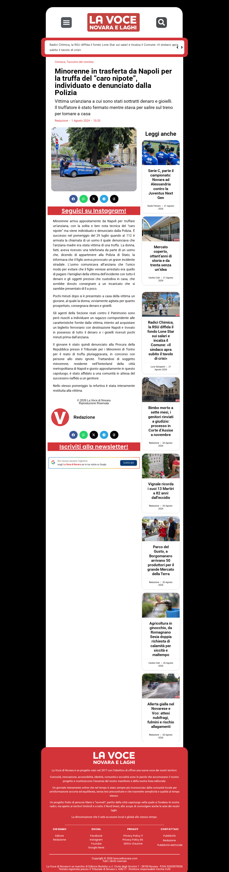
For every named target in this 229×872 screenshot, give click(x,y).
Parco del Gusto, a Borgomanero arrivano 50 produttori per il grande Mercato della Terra (160, 560)
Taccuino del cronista (80, 62)
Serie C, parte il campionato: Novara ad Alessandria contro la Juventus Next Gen (161, 184)
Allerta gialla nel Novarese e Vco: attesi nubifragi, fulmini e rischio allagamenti (160, 715)
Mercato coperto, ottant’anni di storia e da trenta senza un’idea (161, 258)
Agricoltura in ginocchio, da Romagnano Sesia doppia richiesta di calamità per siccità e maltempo (160, 639)
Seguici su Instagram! (94, 211)
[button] (66, 22)
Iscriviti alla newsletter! (93, 447)
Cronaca (60, 62)
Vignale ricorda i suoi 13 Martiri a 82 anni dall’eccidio (161, 491)
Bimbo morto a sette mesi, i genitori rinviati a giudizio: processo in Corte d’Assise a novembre (160, 421)
